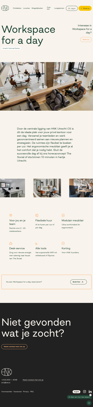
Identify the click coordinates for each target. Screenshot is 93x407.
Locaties (26, 8)
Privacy (26, 391)
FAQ (32, 391)
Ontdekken (17, 8)
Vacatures (17, 391)
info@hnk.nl (5, 382)
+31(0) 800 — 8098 (9, 380)
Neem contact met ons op (33, 380)
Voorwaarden (6, 391)
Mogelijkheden (37, 8)
